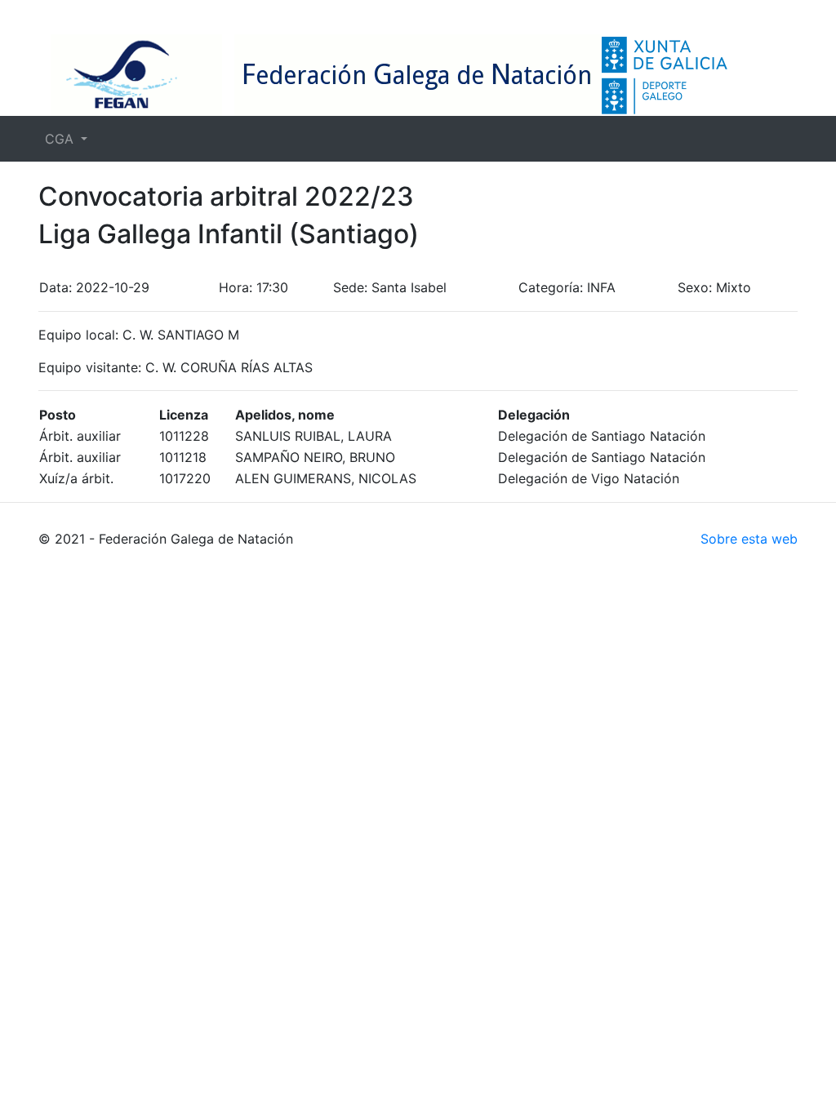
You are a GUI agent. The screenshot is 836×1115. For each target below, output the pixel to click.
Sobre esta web (749, 539)
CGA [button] (61, 139)
